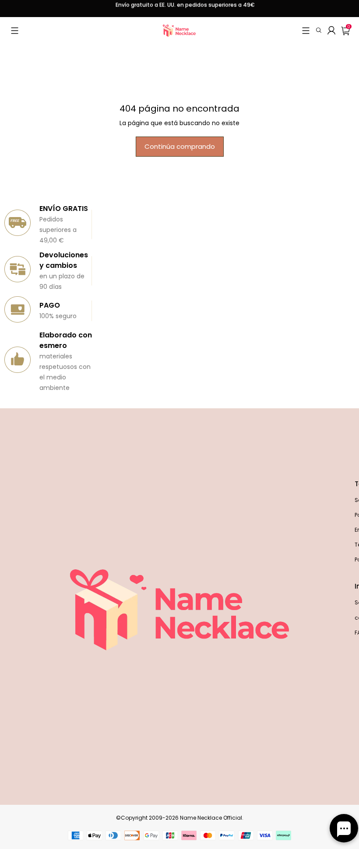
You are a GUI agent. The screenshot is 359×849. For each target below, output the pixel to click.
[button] (15, 31)
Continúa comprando (179, 146)
